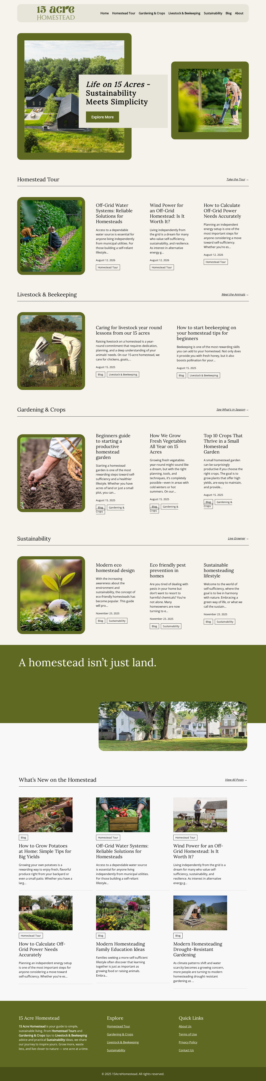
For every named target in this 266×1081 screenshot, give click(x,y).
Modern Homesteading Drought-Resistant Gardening (197, 949)
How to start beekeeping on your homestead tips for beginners (206, 333)
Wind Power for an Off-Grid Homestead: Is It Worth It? (167, 213)
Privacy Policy (188, 1042)
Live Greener (236, 538)
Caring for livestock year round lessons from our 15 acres (129, 330)
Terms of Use (188, 1034)
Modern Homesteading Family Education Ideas (120, 946)
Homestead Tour (108, 267)
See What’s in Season (230, 409)
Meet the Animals (233, 294)
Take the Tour (235, 179)
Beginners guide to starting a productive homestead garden (113, 446)
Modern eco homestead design (115, 567)
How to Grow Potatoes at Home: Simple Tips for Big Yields (45, 851)
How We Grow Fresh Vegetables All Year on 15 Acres (168, 444)
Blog (100, 374)
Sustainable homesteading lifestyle (219, 570)
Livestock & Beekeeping (123, 374)
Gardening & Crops (110, 509)
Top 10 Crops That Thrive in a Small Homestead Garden (223, 444)
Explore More (102, 117)
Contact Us (186, 1050)
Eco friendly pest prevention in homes (168, 570)
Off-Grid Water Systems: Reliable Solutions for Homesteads (114, 213)
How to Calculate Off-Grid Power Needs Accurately (222, 210)
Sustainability (117, 620)
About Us (185, 1026)
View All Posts (234, 780)
